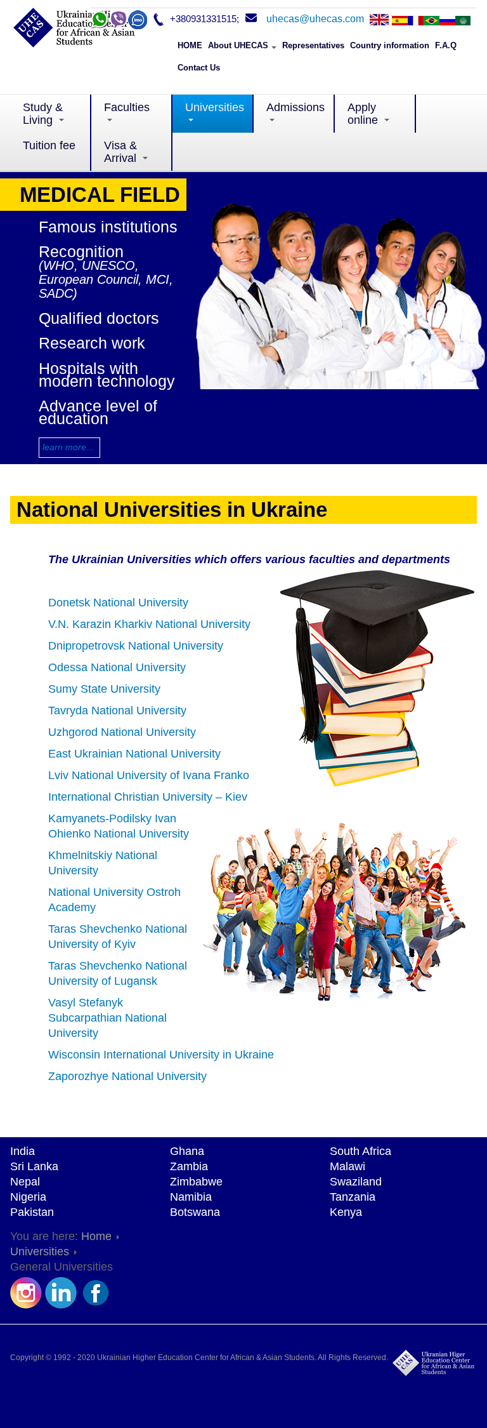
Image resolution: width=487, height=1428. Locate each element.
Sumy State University (104, 689)
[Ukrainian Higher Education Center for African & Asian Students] (89, 31)
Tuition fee (49, 151)
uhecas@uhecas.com (315, 18)
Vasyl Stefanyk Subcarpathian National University (107, 1017)
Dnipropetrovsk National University (135, 645)
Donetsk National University (118, 602)
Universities (214, 107)
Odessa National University (117, 667)
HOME (190, 45)
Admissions (300, 107)
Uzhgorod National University (122, 732)
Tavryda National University (117, 710)
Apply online (364, 113)
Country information (389, 45)
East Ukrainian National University (134, 753)
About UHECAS (238, 45)
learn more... (68, 447)
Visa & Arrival (122, 151)
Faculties (127, 107)
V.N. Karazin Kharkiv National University (149, 624)
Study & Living (43, 113)
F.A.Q (446, 45)
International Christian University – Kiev (147, 797)
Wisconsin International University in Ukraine (161, 1054)
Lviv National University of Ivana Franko (148, 775)
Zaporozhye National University (127, 1076)
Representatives (313, 45)
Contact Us (199, 67)
